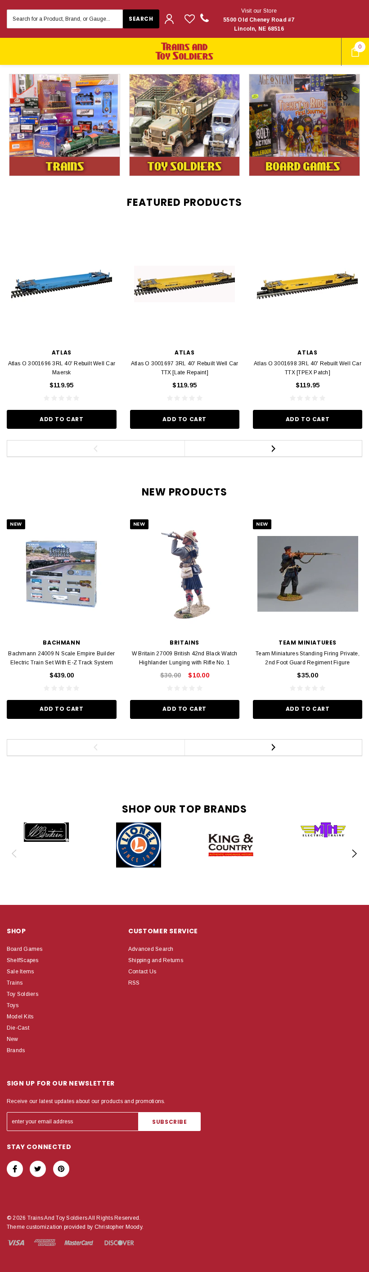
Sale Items (20, 971)
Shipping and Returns (155, 960)
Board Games (25, 949)
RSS (134, 983)
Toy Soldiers (22, 994)
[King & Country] (230, 845)
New (12, 1039)
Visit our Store (259, 20)
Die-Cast (18, 1028)
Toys (12, 1005)
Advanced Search (151, 949)
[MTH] (323, 829)
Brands (16, 1050)
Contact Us (142, 971)
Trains (14, 983)
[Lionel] (138, 845)
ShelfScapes (23, 960)
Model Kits (20, 1016)
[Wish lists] (189, 19)
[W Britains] (46, 832)
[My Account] (169, 19)
